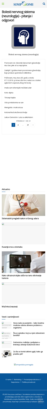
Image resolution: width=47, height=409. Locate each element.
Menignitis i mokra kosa (13, 107)
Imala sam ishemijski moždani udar (18, 87)
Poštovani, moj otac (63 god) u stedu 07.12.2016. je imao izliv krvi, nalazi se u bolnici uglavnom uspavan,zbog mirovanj (22, 80)
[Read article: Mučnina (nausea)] (23, 293)
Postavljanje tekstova (32, 379)
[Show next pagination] (33, 125)
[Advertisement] (23, 160)
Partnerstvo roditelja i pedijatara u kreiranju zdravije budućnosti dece (26, 343)
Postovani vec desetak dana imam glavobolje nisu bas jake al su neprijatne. (22, 64)
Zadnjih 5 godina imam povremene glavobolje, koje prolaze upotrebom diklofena (22, 71)
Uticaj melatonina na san (14, 102)
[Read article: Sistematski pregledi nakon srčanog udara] (23, 205)
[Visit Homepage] (23, 3)
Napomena (15, 382)
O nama (8, 379)
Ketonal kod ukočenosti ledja (15, 112)
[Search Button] (44, 3)
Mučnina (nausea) (9, 306)
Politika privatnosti (28, 382)
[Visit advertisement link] (23, 364)
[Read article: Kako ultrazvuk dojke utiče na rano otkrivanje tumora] (23, 262)
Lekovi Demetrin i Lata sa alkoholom (18, 117)
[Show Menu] (3, 3)
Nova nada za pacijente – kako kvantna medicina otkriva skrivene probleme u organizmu (28, 325)
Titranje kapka (10, 97)
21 (28, 125)
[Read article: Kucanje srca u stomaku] (23, 233)
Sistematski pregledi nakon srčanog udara (20, 218)
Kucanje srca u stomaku (12, 247)
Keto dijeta (8, 92)
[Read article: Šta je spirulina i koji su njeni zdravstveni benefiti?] (6, 335)
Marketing (17, 379)
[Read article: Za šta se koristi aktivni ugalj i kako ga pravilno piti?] (6, 353)
